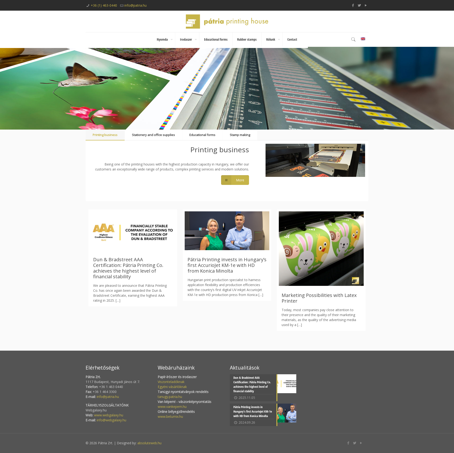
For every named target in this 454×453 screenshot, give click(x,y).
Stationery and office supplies (153, 135)
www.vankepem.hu (172, 406)
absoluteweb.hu (149, 443)
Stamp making (240, 135)
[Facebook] (353, 5)
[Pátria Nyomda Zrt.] (227, 21)
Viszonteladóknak (171, 381)
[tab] (105, 135)
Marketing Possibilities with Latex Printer (319, 298)
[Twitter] (359, 5)
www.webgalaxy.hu (108, 415)
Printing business (105, 135)
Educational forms (202, 135)
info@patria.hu (135, 5)
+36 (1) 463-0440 (104, 5)
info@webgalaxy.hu (111, 420)
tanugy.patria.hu (170, 396)
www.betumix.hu (170, 416)
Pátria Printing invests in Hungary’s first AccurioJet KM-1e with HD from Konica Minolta (227, 265)
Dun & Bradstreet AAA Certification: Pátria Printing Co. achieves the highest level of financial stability (128, 268)
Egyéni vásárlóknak (172, 386)
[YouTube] (365, 5)
